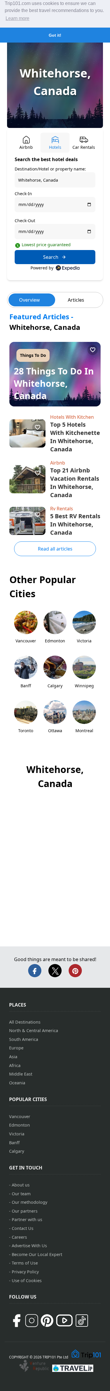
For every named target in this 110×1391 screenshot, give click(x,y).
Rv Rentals (61, 508)
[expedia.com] (67, 268)
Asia (13, 1056)
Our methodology (29, 1202)
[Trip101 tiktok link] (82, 1320)
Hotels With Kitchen (72, 417)
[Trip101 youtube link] (64, 1320)
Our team (21, 1193)
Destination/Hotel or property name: (50, 169)
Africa (15, 1065)
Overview (29, 300)
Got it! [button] (55, 35)
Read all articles (55, 549)
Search (50, 257)
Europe (16, 1048)
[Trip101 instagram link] (31, 1320)
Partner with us (27, 1219)
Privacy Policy (25, 1271)
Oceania (17, 1083)
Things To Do (33, 355)
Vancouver (19, 1116)
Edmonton (19, 1125)
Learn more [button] (17, 18)
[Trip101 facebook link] (16, 1320)
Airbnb (57, 463)
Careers (19, 1237)
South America (23, 1039)
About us (21, 1185)
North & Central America (33, 1030)
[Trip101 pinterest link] (47, 1320)
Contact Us (22, 1228)
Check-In (23, 193)
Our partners (25, 1211)
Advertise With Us (29, 1245)
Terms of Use (25, 1263)
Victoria (16, 1134)
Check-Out (25, 220)
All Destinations (24, 1022)
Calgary (16, 1151)
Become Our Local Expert (37, 1254)
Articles (76, 300)
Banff (14, 1142)
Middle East (20, 1074)
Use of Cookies (27, 1280)
